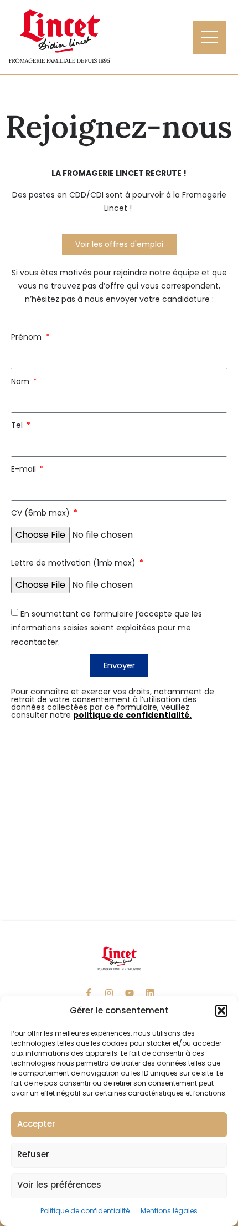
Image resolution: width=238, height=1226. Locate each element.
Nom (21, 381)
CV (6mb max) (41, 512)
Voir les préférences (59, 1184)
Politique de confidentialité (85, 1210)
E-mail (24, 469)
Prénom (27, 336)
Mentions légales (169, 1210)
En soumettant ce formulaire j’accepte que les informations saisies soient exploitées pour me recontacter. (106, 627)
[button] (221, 1010)
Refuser (33, 1154)
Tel (18, 425)
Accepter (36, 1123)
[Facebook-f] (88, 993)
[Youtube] (129, 993)
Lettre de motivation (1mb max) (74, 562)
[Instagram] (109, 993)
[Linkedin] (150, 993)
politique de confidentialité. (132, 714)
